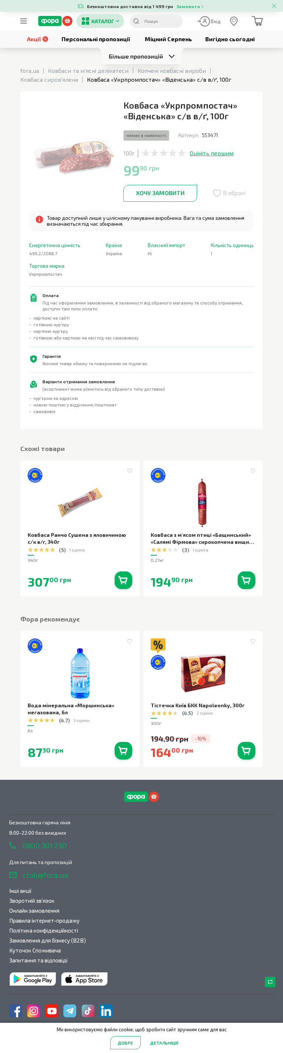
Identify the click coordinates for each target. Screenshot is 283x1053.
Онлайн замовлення (34, 910)
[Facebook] (15, 1010)
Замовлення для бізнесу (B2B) (47, 940)
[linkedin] (105, 1010)
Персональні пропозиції (96, 38)
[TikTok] (87, 1010)
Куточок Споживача (35, 950)
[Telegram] (69, 1010)
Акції (34, 38)
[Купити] (123, 580)
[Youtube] (51, 1010)
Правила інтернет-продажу (44, 920)
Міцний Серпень (168, 38)
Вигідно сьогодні (230, 38)
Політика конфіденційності (43, 930)
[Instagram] (33, 1010)
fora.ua (29, 70)
